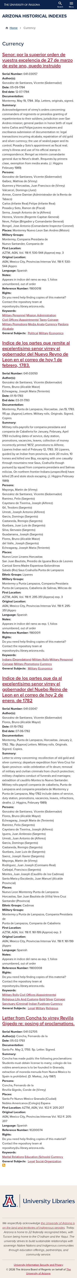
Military (43, 333)
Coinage (52, 320)
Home (14, 28)
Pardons (63, 324)
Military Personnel (14, 315)
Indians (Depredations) (16, 659)
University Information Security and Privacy (38, 1264)
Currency (51, 324)
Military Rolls (40, 659)
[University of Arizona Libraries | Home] (38, 1200)
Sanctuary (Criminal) (15, 1004)
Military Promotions (14, 324)
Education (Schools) (37, 1157)
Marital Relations (13, 1157)
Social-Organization (48, 1161)
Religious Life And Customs (20, 999)
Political (33, 333)
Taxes (43, 320)
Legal (31, 1008)
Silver (49, 999)
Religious (52, 1008)
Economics (56, 333)
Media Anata (36, 324)
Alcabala (7, 329)
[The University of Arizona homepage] (22, 4)
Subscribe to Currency (3, 1165)
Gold (42, 999)
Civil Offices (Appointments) (20, 320)
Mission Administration (41, 315)
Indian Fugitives (39, 1004)
